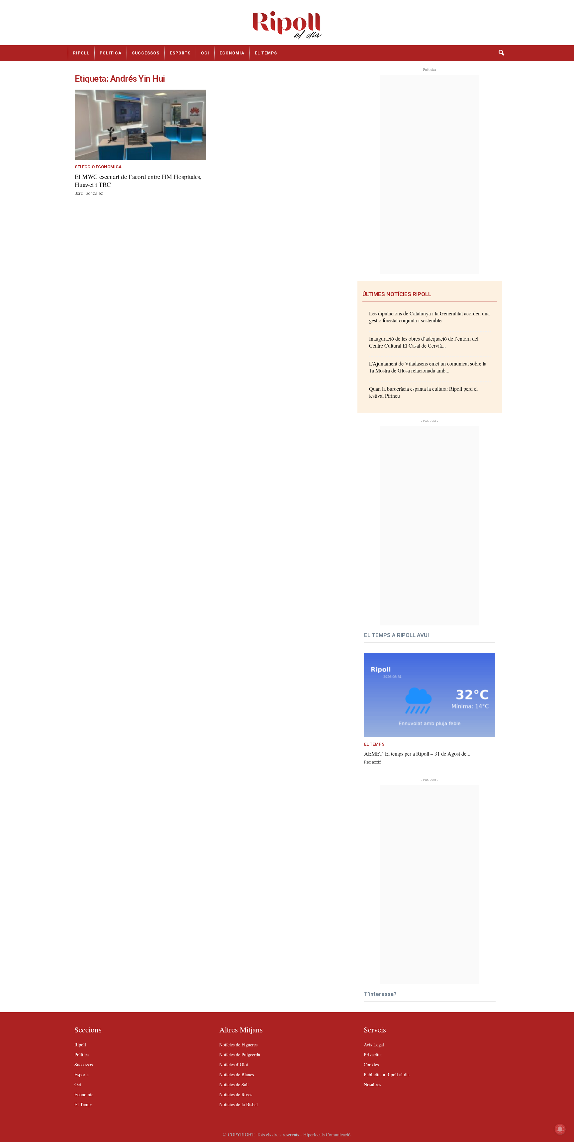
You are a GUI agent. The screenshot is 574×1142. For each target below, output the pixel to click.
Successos (145, 53)
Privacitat (373, 1054)
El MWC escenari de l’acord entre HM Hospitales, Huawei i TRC (138, 180)
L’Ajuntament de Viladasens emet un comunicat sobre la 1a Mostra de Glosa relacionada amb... (427, 367)
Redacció (372, 762)
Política (111, 53)
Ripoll (81, 53)
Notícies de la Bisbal (238, 1104)
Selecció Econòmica (98, 167)
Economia (232, 53)
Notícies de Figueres (238, 1044)
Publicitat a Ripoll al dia (387, 1074)
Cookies (371, 1064)
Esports (180, 53)
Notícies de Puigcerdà (239, 1054)
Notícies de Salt (234, 1084)
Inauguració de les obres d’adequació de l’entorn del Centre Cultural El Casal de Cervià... (423, 342)
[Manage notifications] (560, 1129)
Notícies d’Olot (233, 1064)
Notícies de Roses (235, 1094)
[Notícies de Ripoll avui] (287, 25)
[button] (501, 53)
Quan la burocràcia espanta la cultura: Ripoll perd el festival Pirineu (423, 392)
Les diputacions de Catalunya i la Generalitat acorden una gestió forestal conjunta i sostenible (429, 317)
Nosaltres (372, 1084)
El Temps (266, 53)
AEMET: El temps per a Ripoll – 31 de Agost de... (417, 753)
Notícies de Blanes (236, 1074)
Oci (205, 53)
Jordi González (89, 193)
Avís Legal (374, 1044)
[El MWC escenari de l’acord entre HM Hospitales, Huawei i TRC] (140, 125)
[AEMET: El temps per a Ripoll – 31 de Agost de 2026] (429, 695)
